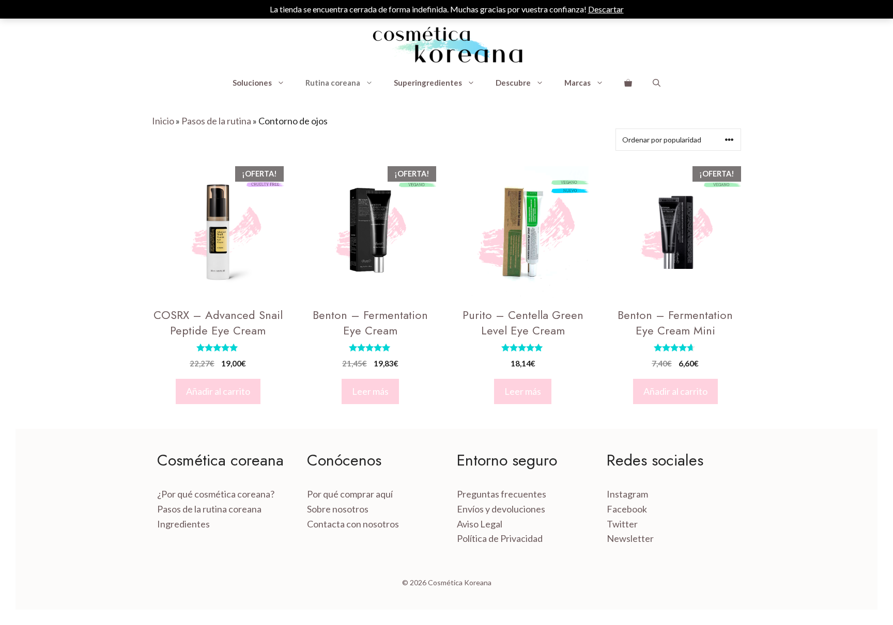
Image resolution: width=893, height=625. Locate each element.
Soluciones (252, 82)
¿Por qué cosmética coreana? (215, 494)
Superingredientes (428, 82)
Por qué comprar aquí (350, 494)
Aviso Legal (479, 524)
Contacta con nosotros (353, 524)
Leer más (370, 391)
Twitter (622, 524)
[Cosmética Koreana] (446, 45)
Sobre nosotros (337, 509)
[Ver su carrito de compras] (628, 82)
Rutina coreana (332, 82)
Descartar (606, 9)
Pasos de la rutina (216, 120)
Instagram (627, 494)
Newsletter (630, 538)
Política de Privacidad (500, 538)
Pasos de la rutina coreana (209, 509)
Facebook (627, 509)
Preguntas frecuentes (501, 494)
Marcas (577, 82)
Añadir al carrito (218, 391)
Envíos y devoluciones (501, 509)
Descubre (513, 82)
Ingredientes (183, 524)
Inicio (163, 120)
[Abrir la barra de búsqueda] (656, 82)
